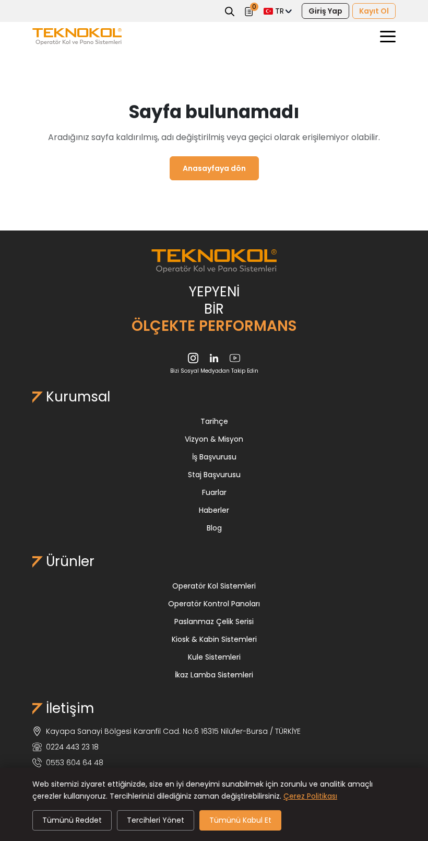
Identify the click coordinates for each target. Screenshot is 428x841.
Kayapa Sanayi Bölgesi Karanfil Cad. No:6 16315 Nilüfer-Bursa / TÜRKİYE (173, 731)
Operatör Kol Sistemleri (214, 586)
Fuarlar (214, 492)
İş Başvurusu (214, 457)
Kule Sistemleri (214, 657)
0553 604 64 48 (74, 762)
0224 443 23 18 (72, 747)
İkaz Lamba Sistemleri (214, 675)
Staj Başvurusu (214, 474)
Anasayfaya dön (214, 168)
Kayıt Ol (374, 11)
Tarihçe (214, 421)
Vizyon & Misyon (214, 439)
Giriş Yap (325, 11)
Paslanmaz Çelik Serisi (214, 621)
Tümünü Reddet (72, 820)
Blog (214, 528)
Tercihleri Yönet (155, 820)
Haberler (214, 510)
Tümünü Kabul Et (240, 820)
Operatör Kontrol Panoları (214, 603)
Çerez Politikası (310, 796)
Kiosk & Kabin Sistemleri (214, 639)
